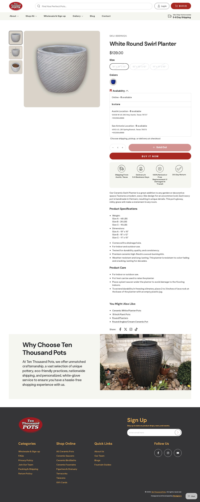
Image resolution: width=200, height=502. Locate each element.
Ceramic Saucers (65, 455)
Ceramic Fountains (66, 464)
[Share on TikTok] (136, 329)
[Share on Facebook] (120, 329)
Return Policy (25, 473)
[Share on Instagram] (131, 329)
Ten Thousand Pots (158, 492)
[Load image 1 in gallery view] (15, 38)
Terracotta (61, 473)
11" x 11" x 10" (159, 66)
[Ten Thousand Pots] (30, 432)
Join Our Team (25, 464)
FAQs (21, 455)
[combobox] (93, 6)
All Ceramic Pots (65, 451)
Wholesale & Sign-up (29, 451)
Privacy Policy (25, 460)
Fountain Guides (102, 464)
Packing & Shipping (28, 468)
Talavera (60, 477)
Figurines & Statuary (66, 468)
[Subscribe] (178, 432)
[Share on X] (125, 329)
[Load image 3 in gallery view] (15, 67)
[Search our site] (38, 6)
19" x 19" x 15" (119, 66)
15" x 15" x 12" (139, 66)
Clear (148, 6)
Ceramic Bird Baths (66, 460)
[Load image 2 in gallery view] (15, 52)
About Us (99, 451)
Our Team (99, 455)
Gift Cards (61, 482)
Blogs (97, 460)
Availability (119, 90)
